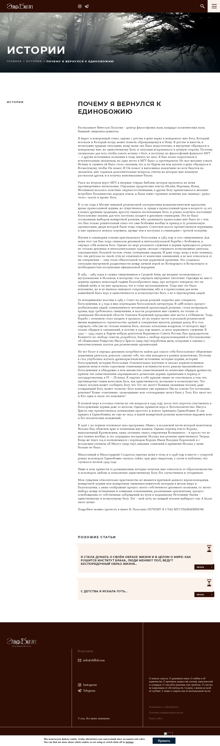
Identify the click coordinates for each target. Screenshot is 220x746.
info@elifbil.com (94, 660)
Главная (14, 61)
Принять (164, 740)
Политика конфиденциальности (166, 712)
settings (129, 742)
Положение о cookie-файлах (164, 707)
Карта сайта (155, 718)
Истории (34, 61)
